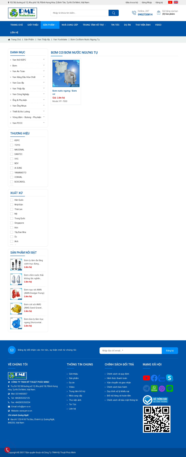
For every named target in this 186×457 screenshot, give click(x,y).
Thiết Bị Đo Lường (21, 111)
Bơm (14, 65)
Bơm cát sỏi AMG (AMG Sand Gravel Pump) (32, 306)
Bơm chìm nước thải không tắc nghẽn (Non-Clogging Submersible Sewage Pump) (34, 277)
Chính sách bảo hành (117, 387)
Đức (16, 227)
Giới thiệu (32, 25)
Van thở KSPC (19, 60)
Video (158, 25)
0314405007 (21, 394)
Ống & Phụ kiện (19, 100)
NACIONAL (19, 150)
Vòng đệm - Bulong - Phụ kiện (26, 117)
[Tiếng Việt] (170, 2)
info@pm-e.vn (24, 406)
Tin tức (115, 25)
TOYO (17, 145)
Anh (16, 241)
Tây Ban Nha (20, 232)
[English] (176, 2)
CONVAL (18, 177)
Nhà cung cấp (70, 25)
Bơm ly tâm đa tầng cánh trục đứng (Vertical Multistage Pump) (33, 262)
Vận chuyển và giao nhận (119, 382)
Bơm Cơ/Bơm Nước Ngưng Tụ (85, 39)
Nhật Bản (19, 204)
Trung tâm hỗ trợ (93, 25)
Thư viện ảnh (143, 25)
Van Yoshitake (60, 39)
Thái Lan (18, 209)
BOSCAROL (20, 182)
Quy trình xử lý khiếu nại (118, 391)
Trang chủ (16, 25)
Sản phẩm (48, 25)
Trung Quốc (20, 218)
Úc (16, 237)
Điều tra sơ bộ (132, 2)
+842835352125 (22, 398)
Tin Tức (72, 404)
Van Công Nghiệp (20, 94)
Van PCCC (17, 123)
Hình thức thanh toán (117, 378)
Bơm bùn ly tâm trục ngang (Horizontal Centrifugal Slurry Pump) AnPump (33, 321)
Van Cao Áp (18, 83)
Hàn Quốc (19, 200)
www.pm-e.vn (25, 411)
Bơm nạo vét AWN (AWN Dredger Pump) (34, 291)
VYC (16, 159)
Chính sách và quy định (118, 374)
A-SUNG (18, 168)
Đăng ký (159, 2)
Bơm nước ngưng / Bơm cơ (64, 92)
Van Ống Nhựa (19, 105)
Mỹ (16, 214)
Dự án (127, 25)
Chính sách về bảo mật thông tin (122, 400)
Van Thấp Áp (43, 39)
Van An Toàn (18, 71)
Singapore (19, 223)
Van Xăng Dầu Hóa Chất (23, 77)
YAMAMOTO (20, 172)
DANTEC (18, 154)
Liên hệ (14, 32)
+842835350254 (22, 402)
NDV (16, 163)
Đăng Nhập (147, 2)
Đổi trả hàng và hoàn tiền (119, 395)
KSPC (17, 140)
